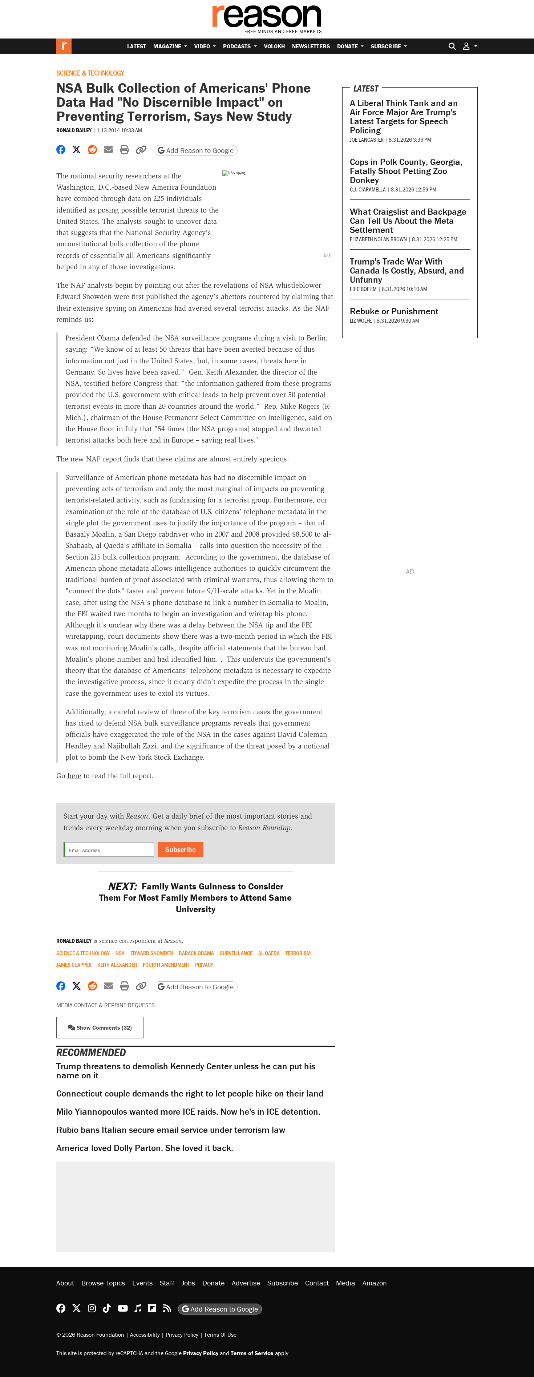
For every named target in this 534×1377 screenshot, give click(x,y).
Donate (348, 46)
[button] (470, 46)
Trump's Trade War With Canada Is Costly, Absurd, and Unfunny (407, 270)
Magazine (168, 46)
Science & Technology (90, 72)
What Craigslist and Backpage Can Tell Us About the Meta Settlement (408, 220)
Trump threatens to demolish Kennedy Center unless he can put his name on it (185, 1071)
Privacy (204, 965)
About (65, 1282)
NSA (120, 953)
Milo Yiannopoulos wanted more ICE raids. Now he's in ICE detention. (188, 1111)
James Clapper (74, 965)
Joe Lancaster (367, 139)
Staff (167, 1282)
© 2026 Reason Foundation (90, 1334)
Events (142, 1282)
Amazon (375, 1282)
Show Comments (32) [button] (103, 1027)
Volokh (274, 46)
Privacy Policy (182, 1334)
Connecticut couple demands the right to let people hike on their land (189, 1093)
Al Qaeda (269, 953)
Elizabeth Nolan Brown (378, 239)
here (74, 775)
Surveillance (236, 953)
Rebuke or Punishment (394, 311)
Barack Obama (196, 953)
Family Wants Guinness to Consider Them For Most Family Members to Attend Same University (195, 898)
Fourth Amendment (166, 965)
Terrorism (298, 953)
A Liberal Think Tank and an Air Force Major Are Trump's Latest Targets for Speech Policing (404, 116)
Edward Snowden (151, 953)
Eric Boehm (363, 288)
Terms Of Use (220, 1334)
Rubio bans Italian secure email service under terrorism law (170, 1129)
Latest (136, 46)
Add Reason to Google (199, 150)
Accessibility (145, 1334)
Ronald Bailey (74, 130)
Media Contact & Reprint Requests (105, 1005)
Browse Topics (103, 1282)
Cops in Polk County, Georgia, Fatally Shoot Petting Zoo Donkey (406, 171)
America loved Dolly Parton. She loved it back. (144, 1148)
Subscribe (386, 46)
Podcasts (237, 46)
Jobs (188, 1282)
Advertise (246, 1282)
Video (202, 46)
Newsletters (311, 46)
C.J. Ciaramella (368, 189)
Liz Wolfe (361, 320)
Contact (317, 1282)
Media (345, 1282)
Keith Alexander (117, 965)
